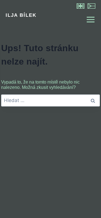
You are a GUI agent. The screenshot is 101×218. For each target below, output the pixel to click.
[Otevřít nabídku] (88, 19)
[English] (80, 6)
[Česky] (91, 6)
